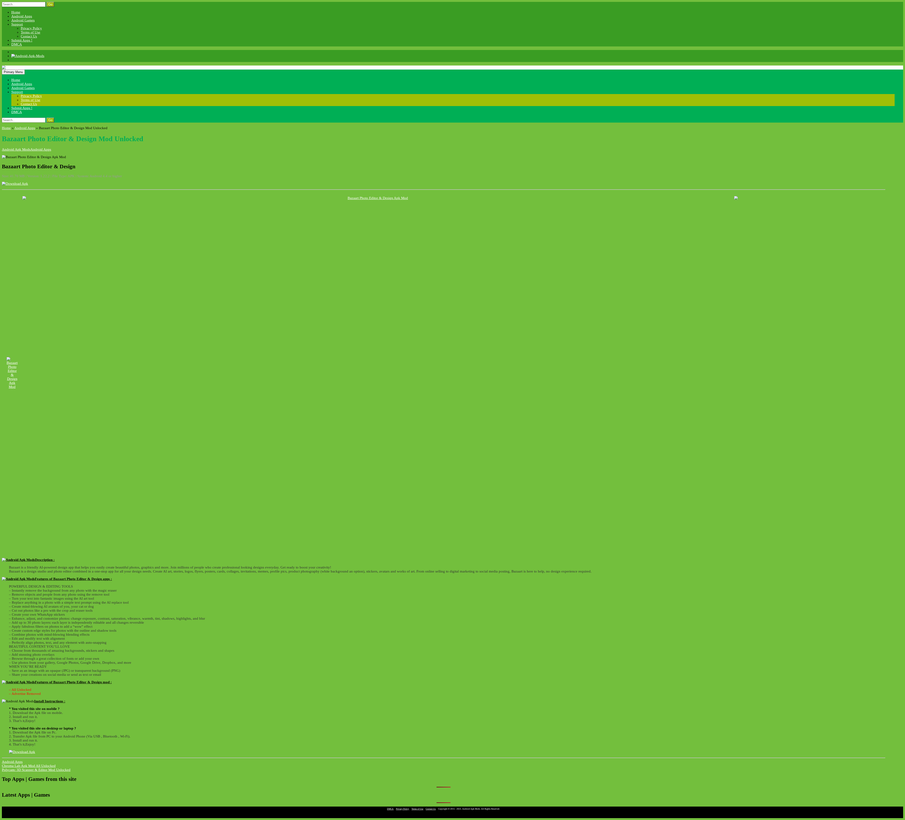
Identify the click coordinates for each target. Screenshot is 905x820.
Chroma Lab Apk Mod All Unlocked (29, 766)
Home (15, 12)
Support (17, 24)
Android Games (23, 20)
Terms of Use (30, 32)
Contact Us (29, 36)
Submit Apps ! (21, 40)
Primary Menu (13, 72)
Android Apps (21, 16)
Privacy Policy (31, 28)
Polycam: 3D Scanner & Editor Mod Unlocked (36, 770)
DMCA (16, 44)
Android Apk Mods (16, 149)
